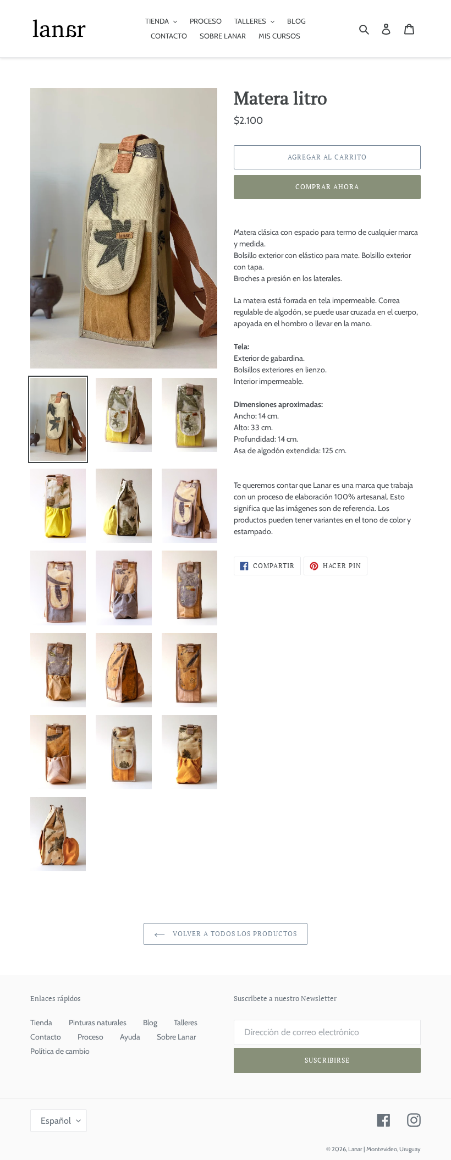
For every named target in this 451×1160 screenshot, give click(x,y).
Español (56, 1120)
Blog (150, 1022)
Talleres (185, 1022)
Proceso (90, 1037)
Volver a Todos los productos (233, 934)
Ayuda (130, 1037)
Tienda (41, 1022)
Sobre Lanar (176, 1037)
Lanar (355, 1149)
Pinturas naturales (98, 1022)
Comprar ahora (327, 187)
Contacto (45, 1037)
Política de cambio (60, 1051)
